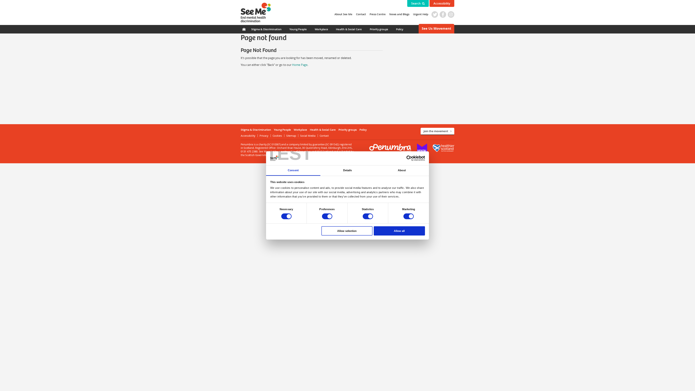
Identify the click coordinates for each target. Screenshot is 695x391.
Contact (361, 14)
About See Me (343, 14)
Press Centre (378, 14)
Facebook (443, 14)
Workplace (321, 29)
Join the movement (436, 131)
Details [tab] (347, 170)
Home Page (300, 65)
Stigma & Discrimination (266, 29)
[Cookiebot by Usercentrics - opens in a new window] (409, 158)
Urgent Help (420, 14)
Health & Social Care (349, 29)
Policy (399, 29)
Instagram (451, 14)
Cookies (277, 135)
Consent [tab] (293, 170)
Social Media (307, 135)
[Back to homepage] (256, 12)
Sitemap (291, 135)
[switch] (327, 216)
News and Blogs (399, 14)
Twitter (434, 14)
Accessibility (441, 3)
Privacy (264, 135)
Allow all (399, 230)
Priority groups (379, 29)
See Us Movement (436, 28)
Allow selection (347, 230)
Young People (298, 29)
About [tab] (402, 170)
